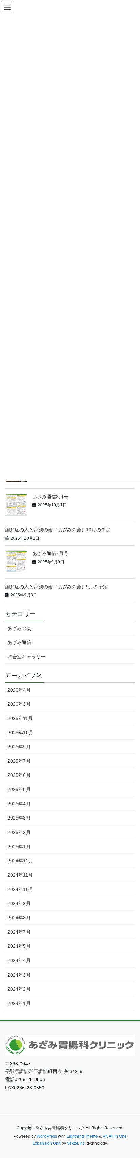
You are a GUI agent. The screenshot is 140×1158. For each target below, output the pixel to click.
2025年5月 (19, 789)
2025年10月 (20, 732)
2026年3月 (19, 704)
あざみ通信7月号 (50, 553)
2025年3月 (19, 818)
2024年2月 (19, 989)
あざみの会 (19, 628)
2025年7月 (19, 761)
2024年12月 (20, 861)
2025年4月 (19, 803)
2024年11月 (20, 875)
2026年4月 (19, 690)
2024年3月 (19, 975)
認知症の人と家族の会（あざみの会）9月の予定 (56, 586)
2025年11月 (20, 718)
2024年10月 (20, 889)
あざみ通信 (19, 642)
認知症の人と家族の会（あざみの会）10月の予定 (57, 529)
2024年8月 (19, 917)
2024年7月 (19, 932)
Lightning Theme (82, 1136)
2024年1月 (19, 1003)
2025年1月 (19, 846)
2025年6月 (19, 775)
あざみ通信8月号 (50, 496)
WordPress (47, 1136)
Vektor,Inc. (76, 1143)
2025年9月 (19, 746)
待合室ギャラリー (26, 656)
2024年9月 (19, 903)
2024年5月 (19, 946)
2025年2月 (19, 832)
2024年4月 (19, 960)
